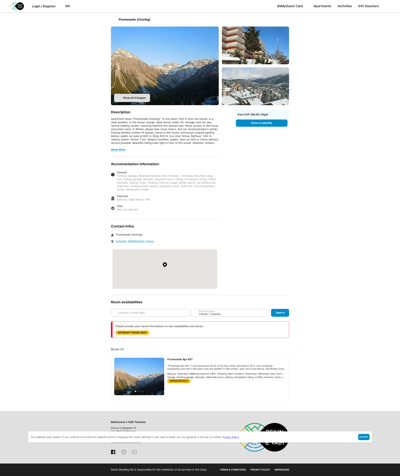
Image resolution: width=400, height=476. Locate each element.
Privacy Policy (260, 469)
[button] (135, 391)
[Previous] (113, 19)
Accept (363, 437)
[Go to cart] (387, 6)
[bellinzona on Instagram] (124, 452)
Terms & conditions (233, 469)
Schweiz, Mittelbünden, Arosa (135, 241)
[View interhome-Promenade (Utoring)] (165, 66)
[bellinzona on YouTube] (134, 452)
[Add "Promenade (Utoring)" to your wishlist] (286, 19)
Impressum (282, 469)
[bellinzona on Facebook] (113, 452)
